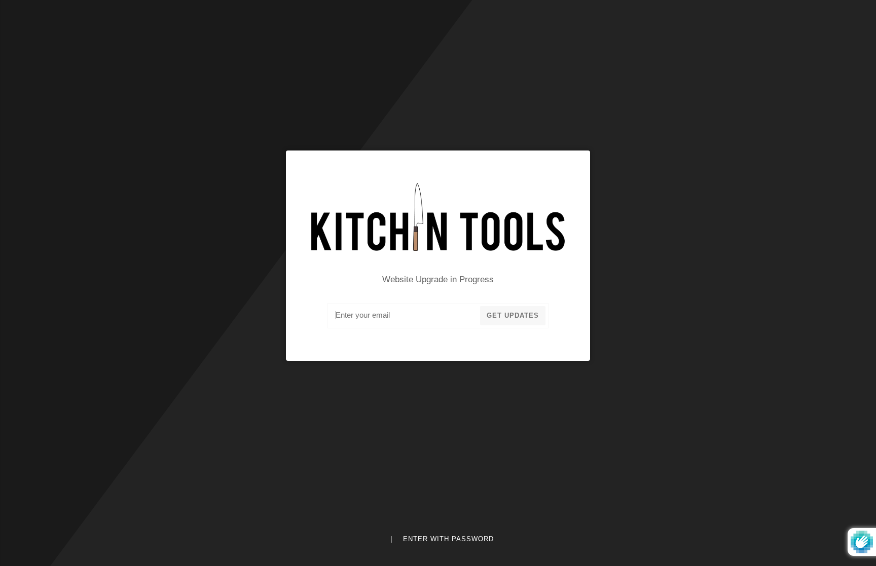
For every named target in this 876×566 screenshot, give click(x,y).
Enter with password (448, 539)
